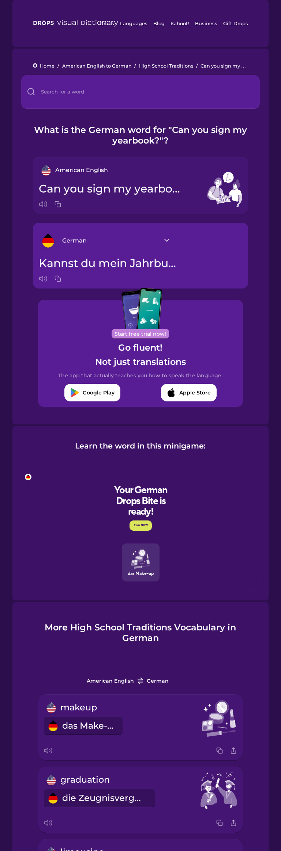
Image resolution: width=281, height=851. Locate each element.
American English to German (97, 66)
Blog (159, 23)
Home (47, 66)
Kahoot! (180, 23)
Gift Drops (235, 23)
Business (206, 23)
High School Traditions (166, 66)
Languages (133, 23)
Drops (107, 23)
